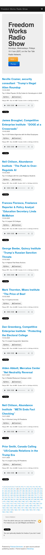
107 (27, 501)
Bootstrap (30, 549)
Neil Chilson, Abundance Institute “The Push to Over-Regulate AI (19, 166)
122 (4, 506)
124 (11, 506)
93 (20, 499)
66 (23, 495)
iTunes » (13, 64)
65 (20, 495)
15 (36, 487)
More (7, 97)
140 (33, 508)
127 (23, 506)
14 (33, 487)
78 (17, 497)
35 (14, 491)
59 (3, 495)
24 (23, 489)
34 (12, 491)
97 (32, 499)
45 (3, 493)
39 (26, 491)
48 (12, 493)
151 (34, 510)
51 (20, 493)
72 (41, 495)
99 (38, 499)
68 (29, 495)
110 (38, 501)
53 (26, 493)
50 (17, 493)
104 (15, 501)
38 (23, 491)
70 (35, 495)
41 (32, 491)
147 (19, 510)
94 (23, 499)
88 (6, 499)
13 (30, 487)
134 (11, 508)
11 (25, 487)
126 (19, 506)
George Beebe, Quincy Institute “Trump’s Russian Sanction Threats (21, 252)
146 (15, 510)
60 (6, 495)
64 (17, 495)
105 (19, 501)
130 (34, 506)
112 (7, 503)
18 (6, 489)
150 (30, 510)
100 (41, 499)
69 (32, 495)
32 (6, 491)
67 (26, 495)
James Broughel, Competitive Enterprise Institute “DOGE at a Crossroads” (21, 124)
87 (3, 499)
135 (14, 508)
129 (30, 506)
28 (35, 489)
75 (9, 497)
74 (6, 497)
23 (20, 489)
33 (9, 491)
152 (38, 510)
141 (37, 508)
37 (20, 491)
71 (38, 495)
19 (9, 489)
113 (11, 503)
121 (41, 503)
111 (3, 503)
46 (6, 493)
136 (18, 508)
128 (27, 506)
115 (18, 503)
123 (8, 506)
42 (35, 491)
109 (34, 501)
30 (41, 489)
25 (26, 489)
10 (22, 487)
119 (33, 503)
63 (14, 495)
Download (17, 97)
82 (29, 497)
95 (26, 499)
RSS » (13, 59)
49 (14, 493)
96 (29, 499)
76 (12, 497)
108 (30, 501)
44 (41, 491)
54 (29, 493)
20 (12, 489)
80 (23, 497)
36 (17, 491)
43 (38, 491)
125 (15, 506)
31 (3, 491)
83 (32, 497)
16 (39, 487)
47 (9, 493)
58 (41, 493)
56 (35, 493)
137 (22, 508)
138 (26, 508)
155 (11, 512)
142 (41, 508)
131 (38, 506)
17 (3, 489)
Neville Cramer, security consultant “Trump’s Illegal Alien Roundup (19, 83)
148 (23, 510)
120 (37, 503)
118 (29, 503)
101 (4, 501)
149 (27, 510)
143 (4, 510)
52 (23, 493)
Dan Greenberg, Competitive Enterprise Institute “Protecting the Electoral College (21, 331)
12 (27, 487)
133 (7, 508)
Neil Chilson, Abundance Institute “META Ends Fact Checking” (18, 409)
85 (38, 497)
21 (14, 489)
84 (35, 497)
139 (29, 508)
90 (12, 499)
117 (26, 503)
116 (22, 503)
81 (26, 497)
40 (29, 491)
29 (38, 489)
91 (14, 499)
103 (11, 501)
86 (41, 497)
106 (23, 501)
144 (8, 510)
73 (3, 497)
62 (12, 495)
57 (38, 493)
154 (7, 512)
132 (3, 508)
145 (11, 510)
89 (9, 499)
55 (32, 493)
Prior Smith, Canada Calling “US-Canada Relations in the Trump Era (20, 450)
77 (14, 497)
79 (20, 497)
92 (17, 499)
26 (29, 489)
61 (9, 495)
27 (32, 489)
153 (3, 512)
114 (14, 503)
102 (8, 501)
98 (35, 499)
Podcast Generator (16, 547)
